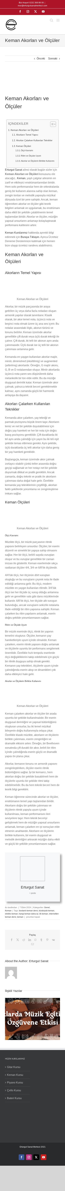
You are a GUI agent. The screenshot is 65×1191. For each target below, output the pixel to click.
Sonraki (52, 58)
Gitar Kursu (13, 1067)
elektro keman (11, 914)
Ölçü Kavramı (27, 150)
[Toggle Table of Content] (51, 124)
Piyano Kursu (15, 1082)
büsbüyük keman (46, 910)
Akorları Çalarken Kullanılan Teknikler (34, 140)
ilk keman (43, 914)
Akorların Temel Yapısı (27, 135)
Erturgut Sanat (13, 169)
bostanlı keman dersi (28, 910)
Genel (47, 907)
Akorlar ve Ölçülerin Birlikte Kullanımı (37, 161)
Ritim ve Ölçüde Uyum (31, 156)
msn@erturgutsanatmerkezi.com (32, 5)
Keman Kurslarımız (16, 232)
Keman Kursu (15, 1074)
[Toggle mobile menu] (58, 20)
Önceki (41, 58)
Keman (21, 178)
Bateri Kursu (14, 1098)
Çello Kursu (14, 1090)
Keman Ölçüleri (23, 146)
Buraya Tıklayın (30, 237)
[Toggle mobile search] (51, 20)
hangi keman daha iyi (28, 914)
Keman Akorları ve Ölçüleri (25, 130)
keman (20, 917)
